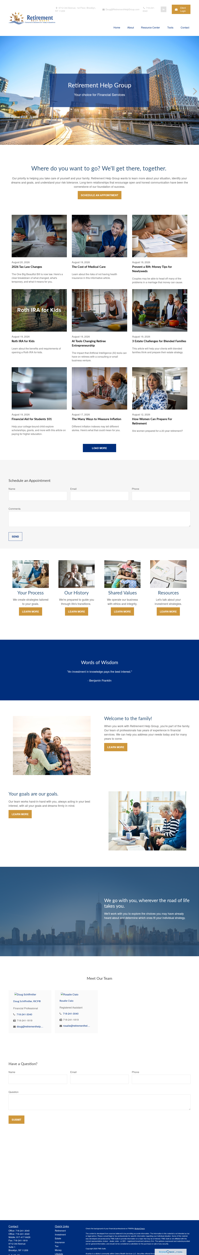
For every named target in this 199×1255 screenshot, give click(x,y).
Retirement (60, 1230)
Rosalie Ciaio (66, 1001)
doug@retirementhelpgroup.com (30, 1026)
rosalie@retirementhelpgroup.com (76, 1025)
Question (14, 1092)
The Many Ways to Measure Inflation (96, 419)
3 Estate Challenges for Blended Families (159, 341)
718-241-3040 (149, 9)
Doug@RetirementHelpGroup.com (122, 9)
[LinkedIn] (163, 9)
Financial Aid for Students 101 (32, 419)
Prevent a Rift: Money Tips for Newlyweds (152, 269)
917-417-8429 (23, 1237)
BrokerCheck (140, 1228)
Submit (16, 1119)
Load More (99, 448)
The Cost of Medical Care (89, 266)
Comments (15, 508)
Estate (58, 1238)
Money (58, 1250)
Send (15, 536)
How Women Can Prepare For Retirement (152, 421)
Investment (60, 1234)
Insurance (60, 1242)
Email (73, 489)
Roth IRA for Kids (23, 341)
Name (12, 489)
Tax (56, 1246)
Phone (135, 489)
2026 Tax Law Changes (27, 266)
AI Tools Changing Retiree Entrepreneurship (89, 343)
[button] (116, 27)
